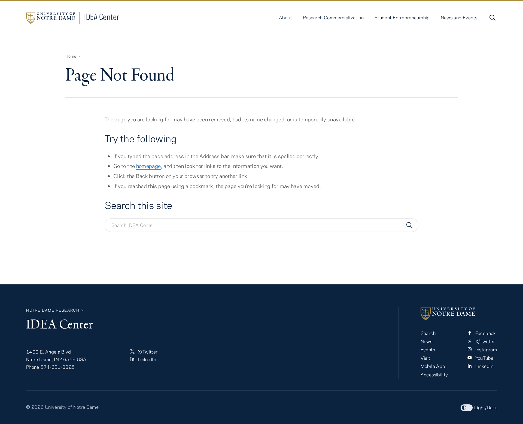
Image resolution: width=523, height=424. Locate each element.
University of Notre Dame (72, 407)
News (426, 341)
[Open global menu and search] (492, 17)
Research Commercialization (333, 17)
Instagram (485, 349)
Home (70, 56)
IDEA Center (101, 16)
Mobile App (433, 366)
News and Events (459, 17)
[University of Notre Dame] (459, 313)
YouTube (483, 358)
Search (428, 333)
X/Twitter (147, 352)
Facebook (485, 333)
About (285, 17)
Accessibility (434, 374)
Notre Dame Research (52, 310)
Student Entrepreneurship (402, 17)
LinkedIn (146, 359)
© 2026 (35, 407)
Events (428, 349)
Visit (425, 358)
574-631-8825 (57, 367)
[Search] (409, 225)
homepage (148, 165)
